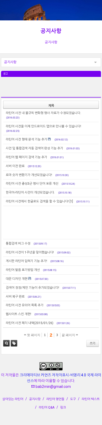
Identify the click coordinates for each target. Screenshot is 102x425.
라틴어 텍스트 (91, 399)
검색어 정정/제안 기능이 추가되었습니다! (32, 288)
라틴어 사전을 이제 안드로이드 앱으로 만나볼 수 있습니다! (43, 126)
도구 (73, 399)
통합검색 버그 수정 (18, 243)
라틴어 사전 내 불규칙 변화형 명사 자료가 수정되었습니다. (43, 113)
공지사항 (51, 31)
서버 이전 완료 (15, 166)
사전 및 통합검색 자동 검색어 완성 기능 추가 (34, 148)
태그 (14, 343)
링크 (63, 407)
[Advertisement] (51, 90)
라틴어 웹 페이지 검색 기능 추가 (26, 157)
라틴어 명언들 (55, 399)
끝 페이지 (69, 335)
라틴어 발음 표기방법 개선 (23, 270)
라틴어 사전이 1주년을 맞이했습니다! (30, 252)
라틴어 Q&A (46, 407)
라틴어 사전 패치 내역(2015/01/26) (29, 323)
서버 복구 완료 (15, 296)
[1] (71, 201)
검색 (6, 343)
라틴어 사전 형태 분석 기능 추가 (26, 139)
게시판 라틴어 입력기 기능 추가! (26, 261)
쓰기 (92, 343)
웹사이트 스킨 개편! (18, 314)
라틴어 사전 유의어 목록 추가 (24, 305)
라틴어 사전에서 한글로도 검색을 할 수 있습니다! (37, 201)
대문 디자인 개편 (16, 279)
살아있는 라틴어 (12, 399)
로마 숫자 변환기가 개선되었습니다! (29, 175)
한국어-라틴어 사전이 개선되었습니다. (30, 192)
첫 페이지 (33, 335)
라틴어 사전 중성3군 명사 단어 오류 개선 (32, 183)
